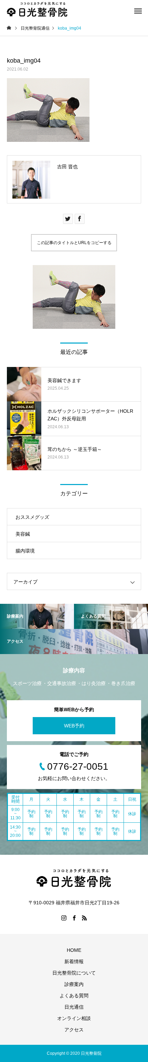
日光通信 (74, 1007)
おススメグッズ (32, 517)
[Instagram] (63, 917)
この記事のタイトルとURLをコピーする (74, 242)
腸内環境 (25, 551)
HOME (74, 950)
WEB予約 (74, 725)
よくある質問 (74, 995)
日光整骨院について (74, 973)
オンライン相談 (74, 1018)
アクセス (74, 1029)
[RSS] (84, 917)
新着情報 (74, 961)
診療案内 (74, 984)
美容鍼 (22, 534)
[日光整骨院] (37, 10)
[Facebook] (74, 917)
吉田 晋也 (67, 166)
